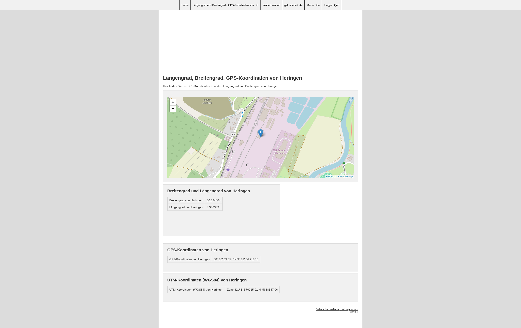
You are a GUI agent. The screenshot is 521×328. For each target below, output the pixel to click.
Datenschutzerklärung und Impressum (337, 309)
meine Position (271, 5)
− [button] (173, 108)
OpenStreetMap (345, 176)
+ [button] (173, 102)
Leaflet (329, 176)
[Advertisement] (260, 42)
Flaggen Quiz (332, 5)
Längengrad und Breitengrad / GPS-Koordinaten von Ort (225, 5)
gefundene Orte (293, 5)
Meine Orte (313, 5)
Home (185, 5)
